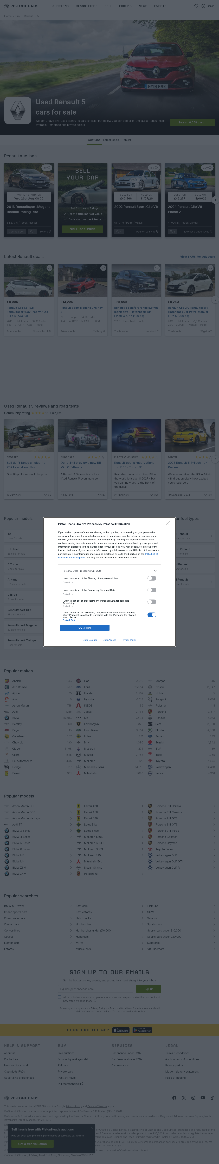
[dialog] (109, 582)
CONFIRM (85, 628)
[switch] (151, 578)
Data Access (109, 639)
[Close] (168, 524)
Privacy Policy (128, 639)
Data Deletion (90, 639)
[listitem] (109, 571)
